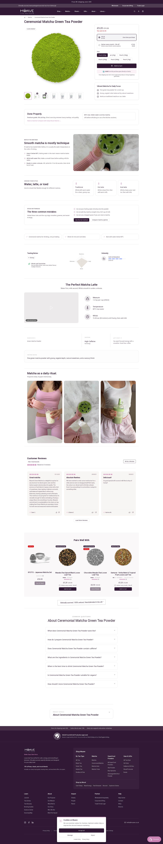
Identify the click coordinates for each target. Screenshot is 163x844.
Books (125, 772)
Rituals (77, 11)
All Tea (78, 760)
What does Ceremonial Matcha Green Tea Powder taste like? (72, 631)
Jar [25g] (112, 55)
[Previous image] (27, 58)
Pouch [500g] (115, 59)
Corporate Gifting (127, 5)
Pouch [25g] (102, 55)
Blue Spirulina (112, 770)
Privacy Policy (85, 839)
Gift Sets (126, 763)
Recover (105, 785)
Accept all (81, 830)
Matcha (67, 11)
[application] (81, 261)
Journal (26, 797)
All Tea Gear (127, 760)
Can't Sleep (79, 785)
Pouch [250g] (103, 59)
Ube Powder (111, 767)
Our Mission (51, 801)
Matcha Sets (95, 766)
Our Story (50, 807)
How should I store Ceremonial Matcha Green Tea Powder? (71, 684)
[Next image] (85, 58)
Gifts (85, 11)
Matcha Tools (96, 769)
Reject (93, 835)
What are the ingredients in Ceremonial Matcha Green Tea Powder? (74, 657)
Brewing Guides (28, 807)
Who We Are (51, 810)
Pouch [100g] (123, 55)
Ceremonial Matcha (97, 763)
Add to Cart (118, 66)
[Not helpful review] (59, 512)
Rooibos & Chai (80, 772)
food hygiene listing (104, 737)
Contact (120, 801)
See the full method (81, 220)
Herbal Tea (79, 769)
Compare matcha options (100, 220)
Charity (73, 797)
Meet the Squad (52, 813)
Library (102, 11)
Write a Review (129, 461)
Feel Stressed (97, 785)
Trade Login (141, 5)
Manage (70, 835)
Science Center (28, 810)
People (73, 801)
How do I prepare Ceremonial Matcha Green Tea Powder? (70, 639)
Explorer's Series (114, 785)
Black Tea (79, 763)
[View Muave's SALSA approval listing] (57, 736)
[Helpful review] (56, 512)
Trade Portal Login (100, 804)
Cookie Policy (77, 839)
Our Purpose (51, 797)
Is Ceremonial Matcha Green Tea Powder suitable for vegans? (72, 675)
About (93, 11)
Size (98, 51)
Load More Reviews (81, 520)
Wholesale (115, 5)
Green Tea (79, 766)
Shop (58, 11)
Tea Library (27, 801)
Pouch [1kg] (127, 59)
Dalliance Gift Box (129, 766)
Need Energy (88, 785)
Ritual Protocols (128, 769)
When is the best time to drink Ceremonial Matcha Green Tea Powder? (76, 666)
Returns (120, 807)
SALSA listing (90, 737)
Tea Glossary (28, 804)
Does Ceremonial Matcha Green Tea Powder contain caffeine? (72, 648)
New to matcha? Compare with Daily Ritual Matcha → (44, 121)
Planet (73, 804)
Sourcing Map (28, 813)
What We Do (51, 804)
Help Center (121, 797)
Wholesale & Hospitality (102, 797)
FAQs (119, 804)
